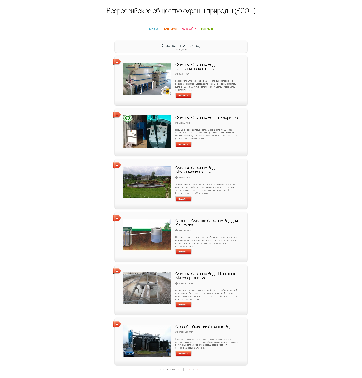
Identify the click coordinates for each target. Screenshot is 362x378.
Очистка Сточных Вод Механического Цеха (195, 170)
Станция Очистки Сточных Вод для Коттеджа (206, 223)
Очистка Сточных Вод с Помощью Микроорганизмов (205, 275)
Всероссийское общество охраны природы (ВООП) (181, 10)
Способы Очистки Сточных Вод (203, 326)
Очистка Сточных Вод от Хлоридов (206, 117)
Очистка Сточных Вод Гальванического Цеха (195, 66)
